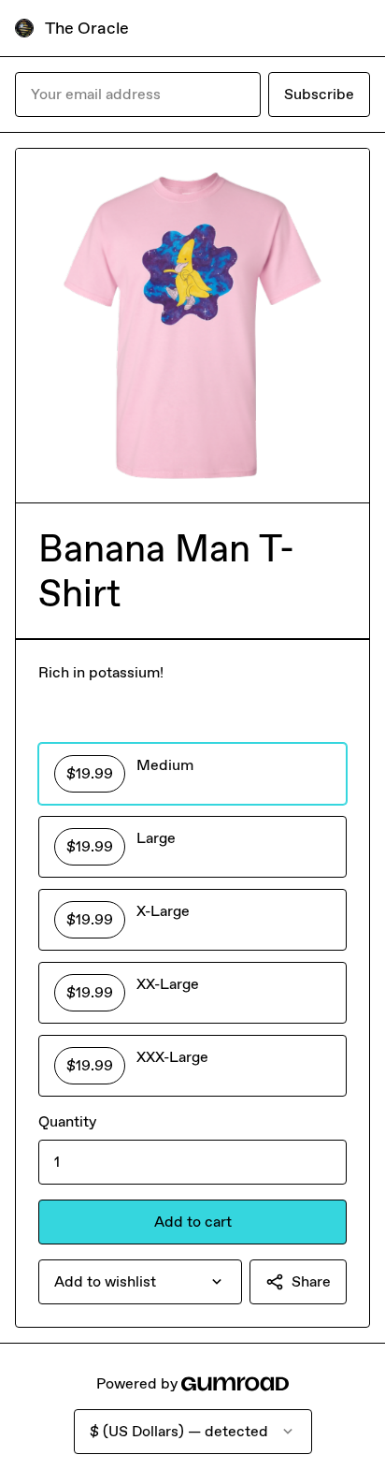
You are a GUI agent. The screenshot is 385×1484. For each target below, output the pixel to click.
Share (311, 1281)
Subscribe (319, 94)
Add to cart (193, 1221)
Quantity (67, 1121)
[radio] (192, 774)
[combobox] (140, 1281)
